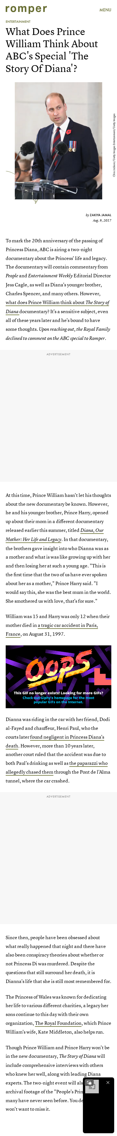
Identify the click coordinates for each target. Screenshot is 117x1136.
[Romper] (26, 10)
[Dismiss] (107, 1082)
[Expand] (89, 1082)
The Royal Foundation (58, 1023)
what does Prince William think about (45, 302)
